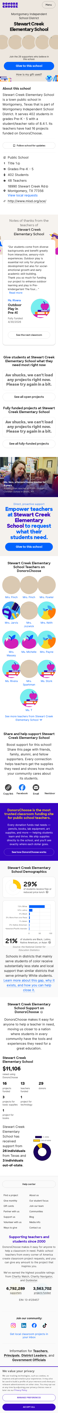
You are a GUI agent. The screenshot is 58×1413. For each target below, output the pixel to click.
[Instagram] (13, 1325)
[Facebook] (34, 1325)
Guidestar (31, 1280)
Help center (29, 1184)
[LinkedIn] (23, 1325)
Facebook (22, 793)
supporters (15, 1290)
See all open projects (29, 397)
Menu (49, 4)
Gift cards (9, 1206)
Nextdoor (50, 793)
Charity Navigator (41, 1276)
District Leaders (34, 1355)
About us (34, 1195)
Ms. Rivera (14, 300)
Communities (36, 1211)
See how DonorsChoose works (29, 852)
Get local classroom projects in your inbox (29, 1335)
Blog (31, 1216)
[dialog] (29, 1389)
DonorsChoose (10, 5)
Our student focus (38, 1200)
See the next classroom (29, 335)
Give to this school (29, 66)
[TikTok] (44, 1325)
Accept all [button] (29, 1407)
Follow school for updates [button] (31, 145)
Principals (11, 1355)
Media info (34, 1222)
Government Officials (29, 1360)
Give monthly (10, 1200)
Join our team (36, 1206)
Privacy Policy (20, 1390)
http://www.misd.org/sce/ (27, 201)
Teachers (40, 1351)
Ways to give (10, 1227)
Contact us (35, 1227)
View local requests (23, 195)
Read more (15, 292)
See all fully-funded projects (29, 444)
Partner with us (11, 1211)
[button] (8, 789)
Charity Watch (20, 1276)
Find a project (11, 1195)
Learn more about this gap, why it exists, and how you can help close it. (29, 985)
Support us (9, 1216)
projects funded (42, 1290)
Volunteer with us (12, 1222)
